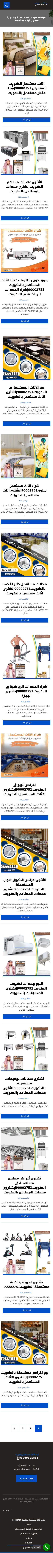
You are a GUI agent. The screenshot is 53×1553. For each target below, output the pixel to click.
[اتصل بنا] (46, 1547)
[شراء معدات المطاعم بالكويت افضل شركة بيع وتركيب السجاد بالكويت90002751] (40, 4)
